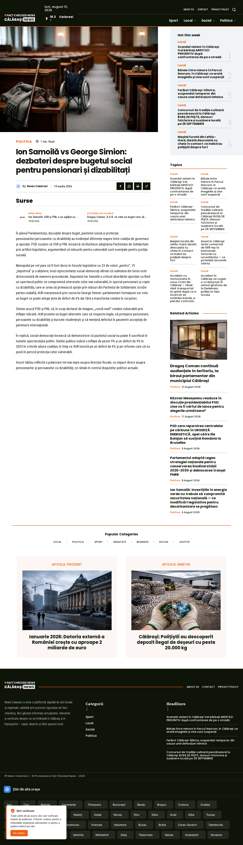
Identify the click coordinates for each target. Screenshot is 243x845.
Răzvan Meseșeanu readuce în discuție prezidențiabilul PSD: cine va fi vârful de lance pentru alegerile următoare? (197, 404)
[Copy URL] (146, 186)
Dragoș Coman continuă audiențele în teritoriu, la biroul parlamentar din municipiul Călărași (194, 373)
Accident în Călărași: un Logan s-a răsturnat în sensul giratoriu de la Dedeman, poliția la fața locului (214, 285)
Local (182, 41)
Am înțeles (19, 833)
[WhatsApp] (129, 186)
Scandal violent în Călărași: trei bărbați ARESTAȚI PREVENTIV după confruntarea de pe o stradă (199, 52)
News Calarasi (37, 186)
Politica (24, 141)
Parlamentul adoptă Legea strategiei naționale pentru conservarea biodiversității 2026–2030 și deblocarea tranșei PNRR (197, 466)
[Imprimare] (138, 186)
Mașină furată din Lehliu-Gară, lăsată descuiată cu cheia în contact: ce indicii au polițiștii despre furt (200, 142)
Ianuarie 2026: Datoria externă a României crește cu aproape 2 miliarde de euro (67, 642)
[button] (233, 9)
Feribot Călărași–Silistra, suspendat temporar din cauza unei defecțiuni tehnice (200, 93)
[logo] (25, 18)
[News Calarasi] (19, 186)
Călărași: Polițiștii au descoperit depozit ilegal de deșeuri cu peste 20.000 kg (176, 642)
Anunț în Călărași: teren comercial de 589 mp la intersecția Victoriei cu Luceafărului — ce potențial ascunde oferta (213, 252)
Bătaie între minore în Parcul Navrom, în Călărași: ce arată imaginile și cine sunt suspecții (201, 73)
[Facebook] (120, 186)
